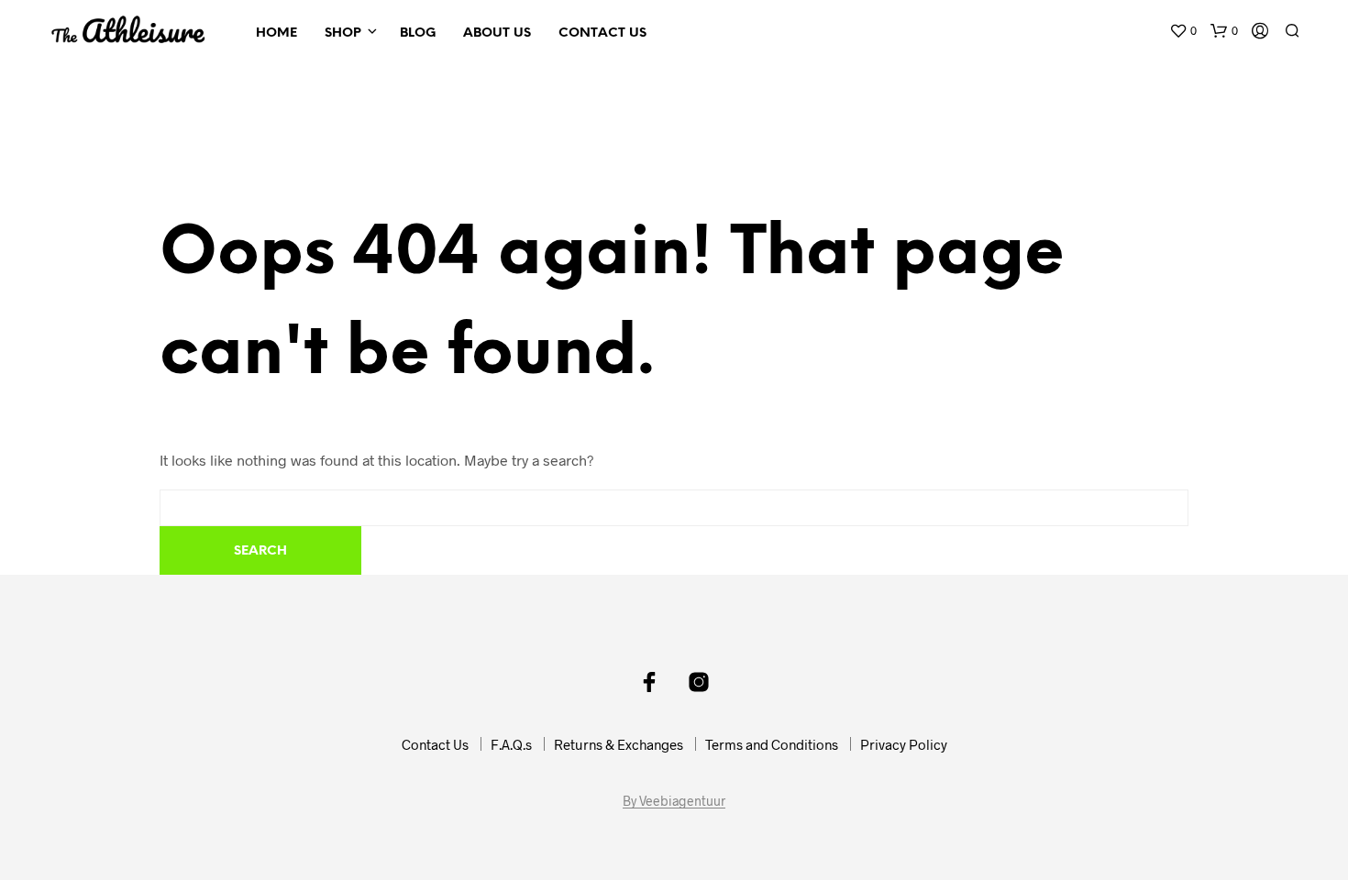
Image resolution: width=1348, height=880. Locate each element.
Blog (418, 33)
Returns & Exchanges (618, 744)
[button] (1183, 31)
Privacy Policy (903, 744)
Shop (343, 33)
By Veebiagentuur (674, 801)
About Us (497, 33)
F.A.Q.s (511, 744)
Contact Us (602, 33)
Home (276, 33)
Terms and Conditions (771, 744)
